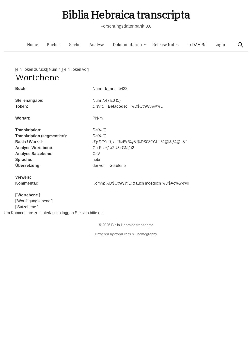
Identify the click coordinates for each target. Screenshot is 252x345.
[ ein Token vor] (75, 69)
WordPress (122, 234)
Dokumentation (127, 44)
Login (220, 44)
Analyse (96, 44)
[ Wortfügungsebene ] (33, 201)
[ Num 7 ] (54, 69)
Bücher (53, 44)
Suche (74, 44)
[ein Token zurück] (31, 69)
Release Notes (165, 44)
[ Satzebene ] (26, 207)
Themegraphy (146, 234)
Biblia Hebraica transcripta (126, 15)
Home (32, 44)
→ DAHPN (197, 44)
